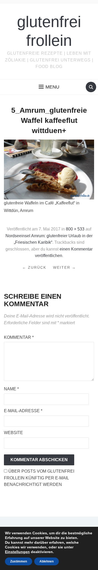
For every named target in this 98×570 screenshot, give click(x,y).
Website (13, 432)
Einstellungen (17, 552)
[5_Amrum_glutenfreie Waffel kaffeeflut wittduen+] (49, 169)
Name (11, 389)
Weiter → (64, 267)
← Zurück (34, 267)
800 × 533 (75, 229)
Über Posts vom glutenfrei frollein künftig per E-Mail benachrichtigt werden (39, 478)
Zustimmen (18, 561)
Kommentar (19, 337)
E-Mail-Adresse (23, 411)
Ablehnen (46, 561)
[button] (49, 86)
